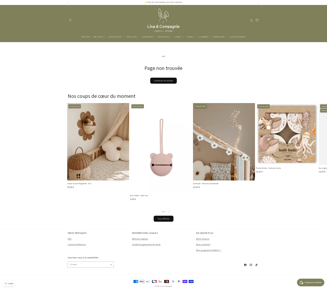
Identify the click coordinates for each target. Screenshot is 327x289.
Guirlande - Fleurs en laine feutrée (205, 184)
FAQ (69, 239)
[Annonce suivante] (258, 2)
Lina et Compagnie (166, 286)
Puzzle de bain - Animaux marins (268, 168)
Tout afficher (163, 218)
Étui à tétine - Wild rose (139, 196)
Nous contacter (203, 244)
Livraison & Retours (77, 244)
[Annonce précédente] (68, 2)
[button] (70, 20)
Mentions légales (140, 239)
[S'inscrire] (111, 265)
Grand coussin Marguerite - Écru (79, 184)
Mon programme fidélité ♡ (208, 250)
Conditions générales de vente (146, 244)
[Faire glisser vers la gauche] (158, 211)
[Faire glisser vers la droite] (169, 211)
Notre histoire (202, 239)
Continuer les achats (163, 80)
